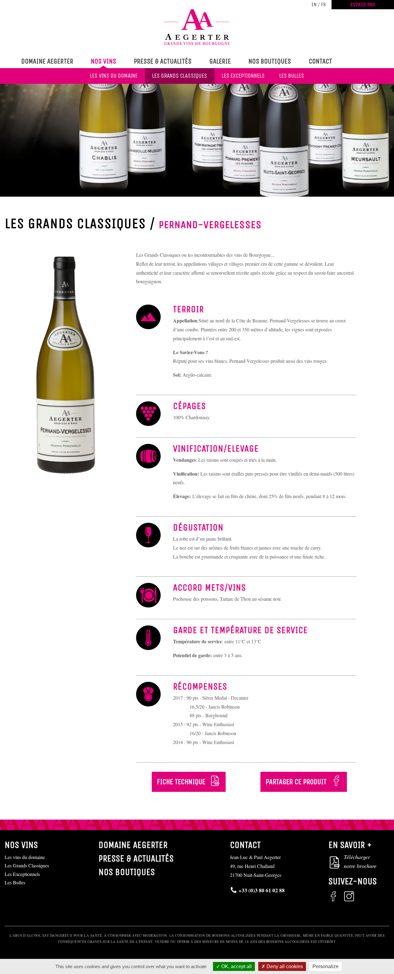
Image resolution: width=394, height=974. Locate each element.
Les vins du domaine (114, 75)
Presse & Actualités (162, 61)
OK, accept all (236, 966)
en (314, 4)
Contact (320, 61)
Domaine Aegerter (47, 61)
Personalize (325, 966)
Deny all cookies (284, 966)
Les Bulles (291, 75)
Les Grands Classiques (179, 75)
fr (323, 4)
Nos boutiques (269, 61)
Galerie (220, 61)
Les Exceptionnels (243, 75)
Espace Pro (362, 4)
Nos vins (103, 61)
